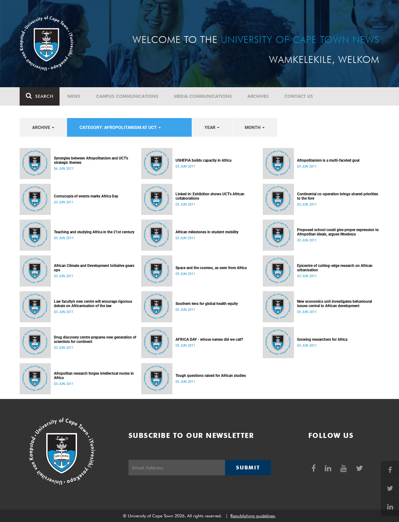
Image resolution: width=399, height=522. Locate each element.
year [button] (210, 127)
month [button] (253, 127)
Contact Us (298, 96)
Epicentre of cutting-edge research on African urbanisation (335, 267)
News (73, 96)
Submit (248, 467)
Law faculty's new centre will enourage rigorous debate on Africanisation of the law (93, 303)
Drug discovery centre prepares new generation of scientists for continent (95, 339)
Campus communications (127, 96)
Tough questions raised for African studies (210, 375)
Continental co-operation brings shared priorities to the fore (337, 196)
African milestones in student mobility (206, 232)
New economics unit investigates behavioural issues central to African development (334, 303)
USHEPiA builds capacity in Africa (203, 160)
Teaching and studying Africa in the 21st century (94, 232)
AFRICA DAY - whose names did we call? (209, 339)
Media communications (203, 96)
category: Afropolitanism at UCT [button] (118, 127)
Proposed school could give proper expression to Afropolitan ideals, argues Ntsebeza (338, 232)
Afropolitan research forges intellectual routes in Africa (94, 375)
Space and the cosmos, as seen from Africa (211, 268)
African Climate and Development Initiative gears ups (94, 267)
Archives (258, 96)
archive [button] (41, 127)
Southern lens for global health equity (206, 303)
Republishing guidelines (252, 515)
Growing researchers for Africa (322, 339)
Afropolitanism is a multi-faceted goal (328, 160)
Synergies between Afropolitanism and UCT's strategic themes (91, 160)
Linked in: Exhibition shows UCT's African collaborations (209, 196)
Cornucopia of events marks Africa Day (86, 196)
